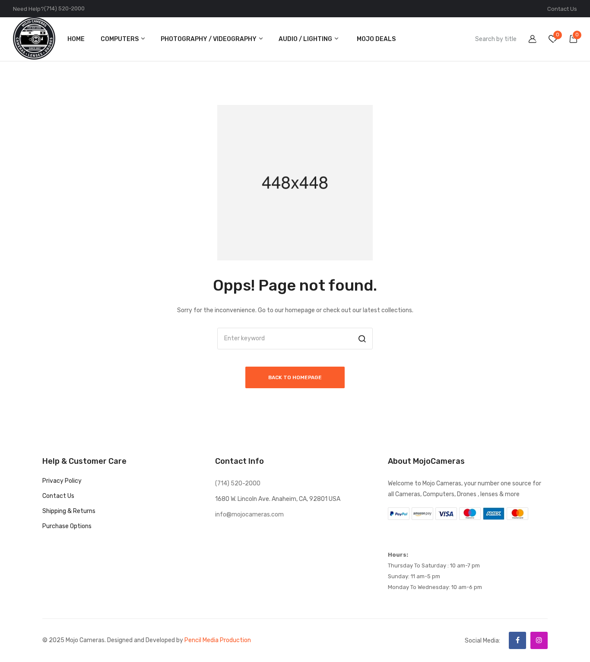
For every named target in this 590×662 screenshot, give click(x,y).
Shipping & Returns (68, 511)
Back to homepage (295, 377)
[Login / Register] (527, 40)
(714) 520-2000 (64, 8)
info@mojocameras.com (249, 514)
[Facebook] (517, 640)
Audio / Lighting (306, 39)
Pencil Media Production (217, 640)
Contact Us (562, 9)
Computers (120, 39)
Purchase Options (67, 526)
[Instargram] (539, 640)
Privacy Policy (62, 481)
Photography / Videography (209, 39)
